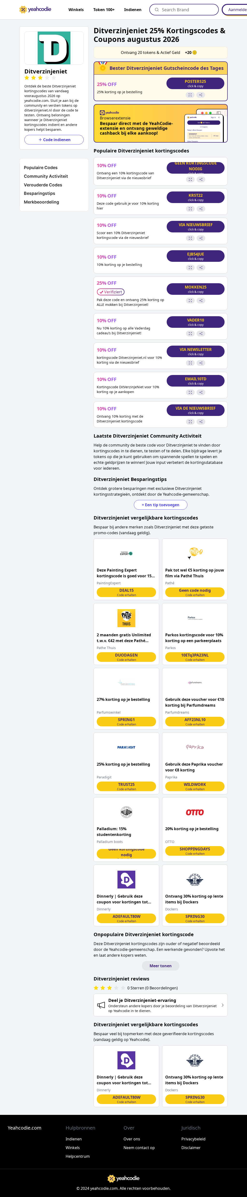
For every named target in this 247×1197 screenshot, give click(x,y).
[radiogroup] (109, 988)
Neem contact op (139, 1147)
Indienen (133, 9)
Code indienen (57, 139)
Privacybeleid (193, 1139)
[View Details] (190, 95)
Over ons (132, 1139)
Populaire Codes (41, 167)
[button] (54, 48)
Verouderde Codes (43, 184)
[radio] (26, 77)
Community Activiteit (46, 176)
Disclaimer (191, 1147)
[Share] (200, 95)
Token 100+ (104, 9)
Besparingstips (39, 193)
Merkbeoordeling (41, 201)
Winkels (73, 1147)
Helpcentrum (78, 1156)
